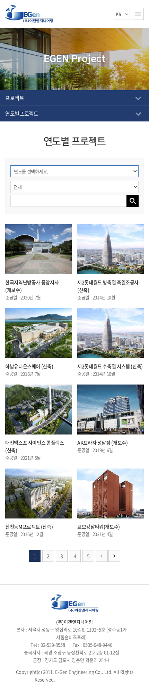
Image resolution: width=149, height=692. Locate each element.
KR (118, 14)
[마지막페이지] (114, 556)
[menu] (138, 14)
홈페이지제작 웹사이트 (77, 679)
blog (103, 679)
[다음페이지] (102, 556)
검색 (132, 201)
